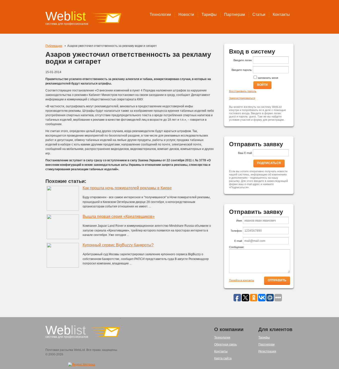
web (65, 16)
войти (262, 84)
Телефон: (236, 230)
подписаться (269, 163)
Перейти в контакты (241, 280)
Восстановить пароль (242, 91)
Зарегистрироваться (242, 98)
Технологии (160, 14)
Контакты (281, 14)
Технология (222, 337)
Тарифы (209, 14)
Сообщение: (236, 247)
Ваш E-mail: (245, 152)
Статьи (258, 14)
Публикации (53, 46)
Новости (186, 14)
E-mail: (238, 240)
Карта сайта (223, 358)
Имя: (239, 220)
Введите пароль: (242, 69)
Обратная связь (225, 344)
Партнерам (234, 14)
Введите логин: (243, 60)
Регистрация (267, 351)
